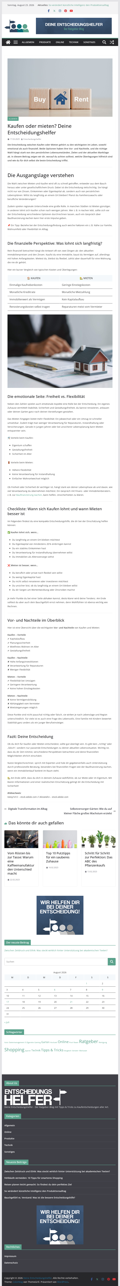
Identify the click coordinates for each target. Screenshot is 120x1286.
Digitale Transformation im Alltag (27, 809)
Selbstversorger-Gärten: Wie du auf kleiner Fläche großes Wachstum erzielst (88, 811)
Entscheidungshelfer (32, 139)
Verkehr (75, 1051)
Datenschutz (11, 1262)
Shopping (14, 1049)
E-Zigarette (29, 1042)
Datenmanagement (16, 1042)
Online (60, 42)
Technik (73, 42)
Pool (71, 1042)
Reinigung (103, 1042)
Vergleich (67, 1051)
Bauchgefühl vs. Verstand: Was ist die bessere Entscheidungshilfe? (39, 1197)
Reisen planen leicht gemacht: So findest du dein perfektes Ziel (38, 1184)
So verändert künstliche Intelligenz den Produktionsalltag (79, 5)
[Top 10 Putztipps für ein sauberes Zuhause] (60, 832)
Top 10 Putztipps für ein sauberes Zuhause (58, 857)
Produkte (45, 42)
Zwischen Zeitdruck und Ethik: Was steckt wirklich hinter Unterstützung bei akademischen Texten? (56, 950)
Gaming (37, 1042)
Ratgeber (88, 1041)
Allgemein (28, 42)
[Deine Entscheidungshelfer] (8, 42)
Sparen (28, 1051)
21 (71, 1001)
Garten (45, 1042)
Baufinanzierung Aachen (29, 494)
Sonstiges (89, 42)
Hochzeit (53, 1042)
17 (7, 1001)
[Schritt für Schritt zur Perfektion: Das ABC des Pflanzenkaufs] (99, 832)
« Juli (6, 1022)
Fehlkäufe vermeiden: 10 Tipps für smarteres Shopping (33, 1177)
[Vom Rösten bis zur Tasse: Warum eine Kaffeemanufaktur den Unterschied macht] (21, 832)
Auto (6, 1042)
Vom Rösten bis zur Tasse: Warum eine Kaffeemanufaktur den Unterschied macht (21, 863)
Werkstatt (83, 1051)
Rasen (76, 1042)
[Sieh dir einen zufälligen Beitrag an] (112, 42)
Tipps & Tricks (52, 1050)
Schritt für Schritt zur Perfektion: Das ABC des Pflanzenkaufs (98, 859)
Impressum (10, 1256)
